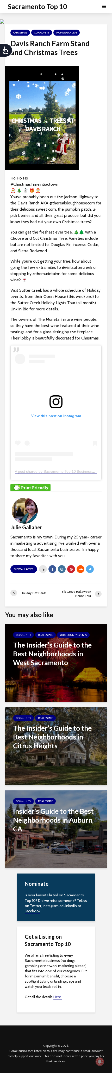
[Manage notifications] (100, 1061)
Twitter (35, 905)
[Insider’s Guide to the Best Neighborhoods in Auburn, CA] (56, 829)
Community (41, 32)
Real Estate (45, 635)
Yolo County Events (73, 635)
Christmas (20, 32)
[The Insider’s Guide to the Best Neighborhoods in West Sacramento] (56, 662)
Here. (57, 997)
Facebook (32, 911)
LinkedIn (70, 905)
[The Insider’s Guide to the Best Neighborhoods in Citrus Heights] (56, 745)
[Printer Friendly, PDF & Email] (30, 487)
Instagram (51, 905)
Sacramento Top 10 (37, 6)
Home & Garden (66, 32)
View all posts (23, 569)
